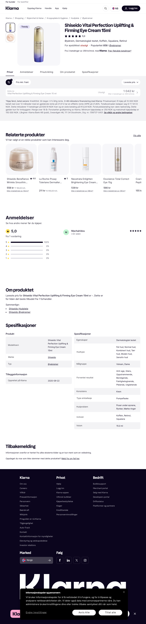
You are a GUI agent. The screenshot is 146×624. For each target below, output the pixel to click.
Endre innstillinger (36, 612)
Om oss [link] (23, 484)
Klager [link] (59, 506)
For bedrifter (23, 2)
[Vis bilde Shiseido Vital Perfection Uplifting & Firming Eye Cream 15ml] (10, 27)
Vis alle (137, 135)
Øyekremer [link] (87, 18)
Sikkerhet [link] (24, 506)
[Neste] (136, 168)
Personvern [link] (25, 501)
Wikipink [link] (24, 514)
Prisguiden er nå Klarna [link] (30, 519)
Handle (48, 8)
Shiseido (52, 357)
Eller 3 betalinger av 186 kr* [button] (82, 191)
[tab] (10, 72)
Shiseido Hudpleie (18, 308)
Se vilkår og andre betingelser (118, 112)
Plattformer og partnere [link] (104, 506)
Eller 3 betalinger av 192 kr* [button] (18, 191)
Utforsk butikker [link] (63, 497)
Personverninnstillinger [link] (67, 514)
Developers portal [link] (101, 497)
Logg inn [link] (60, 488)
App (57, 8)
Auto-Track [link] (25, 527)
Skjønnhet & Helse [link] (35, 18)
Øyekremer (115, 45)
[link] (59, 560)
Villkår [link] (23, 492)
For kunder (10, 2)
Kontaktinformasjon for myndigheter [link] (36, 536)
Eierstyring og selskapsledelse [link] (33, 541)
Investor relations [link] (28, 545)
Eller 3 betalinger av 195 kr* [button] (114, 191)
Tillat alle (110, 612)
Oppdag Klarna (34, 8)
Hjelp (64, 8)
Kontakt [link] (23, 532)
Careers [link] (23, 488)
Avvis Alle (84, 612)
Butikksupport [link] (99, 484)
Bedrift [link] (98, 478)
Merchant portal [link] (100, 488)
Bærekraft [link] (24, 510)
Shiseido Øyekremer (20, 312)
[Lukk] (124, 592)
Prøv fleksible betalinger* (119, 51)
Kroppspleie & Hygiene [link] (57, 18)
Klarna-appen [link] (62, 492)
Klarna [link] (9, 18)
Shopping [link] (19, 18)
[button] (115, 8)
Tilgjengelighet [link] (26, 523)
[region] (74, 604)
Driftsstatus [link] (98, 501)
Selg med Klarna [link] (100, 492)
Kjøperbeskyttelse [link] (64, 501)
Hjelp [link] (58, 484)
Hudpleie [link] (75, 18)
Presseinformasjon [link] (28, 497)
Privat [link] (60, 478)
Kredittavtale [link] (62, 510)
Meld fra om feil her (70, 458)
